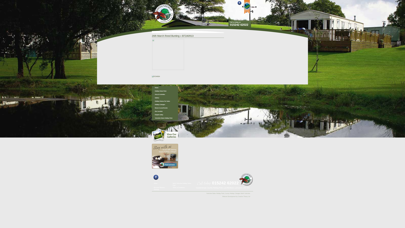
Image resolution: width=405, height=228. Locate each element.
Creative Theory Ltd (244, 196)
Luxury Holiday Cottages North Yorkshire (237, 193)
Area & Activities (160, 94)
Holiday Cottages (160, 104)
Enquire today (159, 114)
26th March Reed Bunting (166, 36)
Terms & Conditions (179, 187)
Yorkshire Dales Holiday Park (163, 118)
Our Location (159, 111)
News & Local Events (161, 108)
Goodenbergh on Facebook (239, 3)
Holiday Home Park (160, 91)
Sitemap (156, 189)
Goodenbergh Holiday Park (163, 14)
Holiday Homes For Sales (162, 101)
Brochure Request (159, 187)
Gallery (157, 98)
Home (156, 87)
